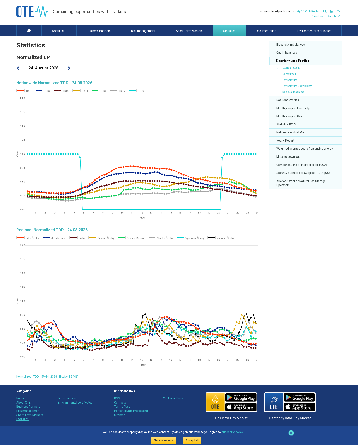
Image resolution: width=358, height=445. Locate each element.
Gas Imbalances (286, 52)
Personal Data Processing (131, 410)
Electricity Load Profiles (292, 60)
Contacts (120, 402)
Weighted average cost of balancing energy (304, 148)
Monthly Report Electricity (293, 108)
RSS (117, 398)
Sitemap (119, 415)
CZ (339, 11)
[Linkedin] (331, 11)
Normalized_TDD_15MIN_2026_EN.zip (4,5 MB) (47, 376)
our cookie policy (232, 432)
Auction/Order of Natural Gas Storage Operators (301, 183)
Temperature (289, 79)
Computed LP (290, 73)
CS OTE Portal (309, 11)
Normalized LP (291, 67)
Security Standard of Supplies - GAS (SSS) (304, 173)
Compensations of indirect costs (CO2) (301, 164)
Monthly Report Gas (289, 116)
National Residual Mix (290, 132)
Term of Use (122, 406)
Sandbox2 (334, 16)
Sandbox (317, 16)
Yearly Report (285, 140)
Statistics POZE (286, 124)
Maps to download (288, 156)
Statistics (30, 45)
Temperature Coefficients (297, 85)
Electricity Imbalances (290, 44)
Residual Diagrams (293, 91)
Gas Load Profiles (287, 100)
